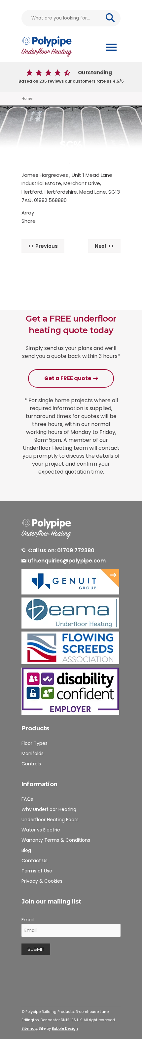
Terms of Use (36, 870)
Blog (26, 850)
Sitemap (29, 1028)
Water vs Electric (40, 830)
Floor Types (34, 743)
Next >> (104, 246)
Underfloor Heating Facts (50, 819)
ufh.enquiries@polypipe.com (67, 560)
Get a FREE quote (67, 378)
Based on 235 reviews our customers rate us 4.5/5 (71, 76)
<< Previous (43, 246)
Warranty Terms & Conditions (55, 840)
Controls (31, 763)
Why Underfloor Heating (48, 809)
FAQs (27, 799)
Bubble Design (65, 1028)
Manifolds (32, 753)
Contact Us (34, 860)
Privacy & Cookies (41, 881)
